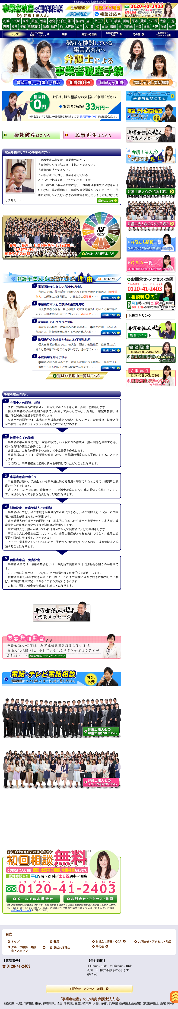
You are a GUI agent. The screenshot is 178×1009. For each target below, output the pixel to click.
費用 (56, 941)
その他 (100, 946)
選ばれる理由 (62, 947)
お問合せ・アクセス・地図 (155, 941)
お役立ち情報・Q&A (108, 941)
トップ (15, 34)
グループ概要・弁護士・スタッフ (23, 949)
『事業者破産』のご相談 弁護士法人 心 (89, 999)
